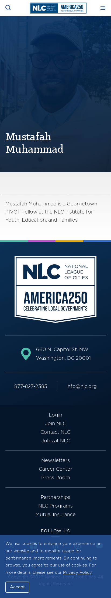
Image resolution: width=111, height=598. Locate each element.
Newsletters (55, 460)
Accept (17, 587)
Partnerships (55, 497)
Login (55, 415)
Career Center (55, 469)
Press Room (55, 477)
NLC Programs (55, 506)
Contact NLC (55, 432)
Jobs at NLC (55, 440)
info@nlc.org (82, 386)
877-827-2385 (30, 386)
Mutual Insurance (56, 514)
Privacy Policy (77, 572)
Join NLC (55, 423)
